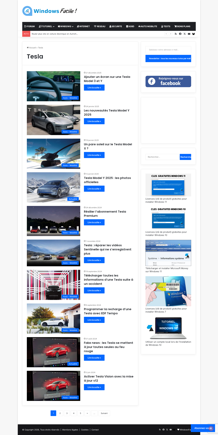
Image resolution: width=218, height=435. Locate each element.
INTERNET (84, 26)
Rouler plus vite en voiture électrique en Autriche (55, 34)
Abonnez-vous (202, 428)
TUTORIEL (47, 26)
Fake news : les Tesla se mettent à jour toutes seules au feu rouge (108, 347)
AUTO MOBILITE (148, 26)
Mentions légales (70, 429)
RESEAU (101, 26)
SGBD (131, 26)
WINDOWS (65, 26)
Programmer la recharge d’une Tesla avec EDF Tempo (107, 311)
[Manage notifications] (211, 428)
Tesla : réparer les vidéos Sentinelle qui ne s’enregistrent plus (107, 249)
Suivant (104, 413)
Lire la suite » (94, 87)
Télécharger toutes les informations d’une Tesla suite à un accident (108, 279)
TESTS (166, 26)
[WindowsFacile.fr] (49, 11)
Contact (95, 429)
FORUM (31, 26)
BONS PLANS (183, 26)
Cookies (85, 429)
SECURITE (116, 26)
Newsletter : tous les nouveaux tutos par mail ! (170, 58)
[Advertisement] (139, 9)
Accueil (32, 47)
